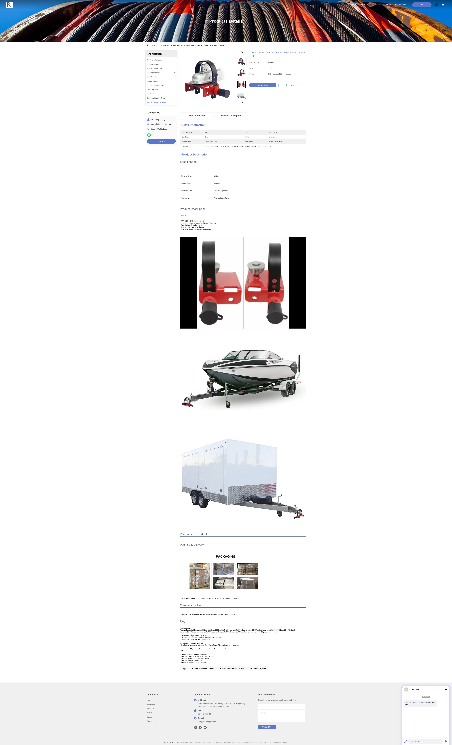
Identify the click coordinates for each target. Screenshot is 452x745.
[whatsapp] (149, 135)
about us (364, 5)
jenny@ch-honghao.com (161, 124)
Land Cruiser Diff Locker (203, 669)
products (376, 5)
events (388, 5)
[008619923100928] (205, 728)
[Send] (446, 741)
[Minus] (446, 689)
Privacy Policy (169, 742)
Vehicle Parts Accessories (173, 45)
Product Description (231, 116)
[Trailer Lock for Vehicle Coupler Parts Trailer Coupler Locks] (207, 78)
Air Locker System (258, 669)
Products (158, 45)
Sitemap (179, 742)
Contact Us (151, 721)
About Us (151, 704)
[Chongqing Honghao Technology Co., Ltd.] (9, 5)
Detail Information (197, 116)
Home (353, 5)
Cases (149, 717)
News (149, 713)
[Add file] (405, 741)
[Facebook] (200, 728)
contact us (400, 5)
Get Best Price (262, 85)
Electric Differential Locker (232, 669)
